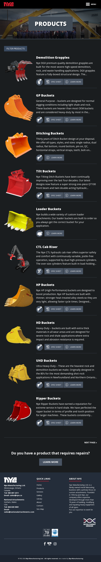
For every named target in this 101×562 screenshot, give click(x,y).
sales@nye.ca (16, 495)
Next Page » (90, 442)
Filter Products (16, 48)
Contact (40, 505)
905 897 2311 (13, 493)
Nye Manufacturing (76, 558)
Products (40, 488)
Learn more (50, 462)
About (39, 502)
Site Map (40, 509)
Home (39, 485)
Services (40, 492)
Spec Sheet (56, 82)
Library (39, 499)
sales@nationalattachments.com (19, 512)
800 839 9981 (13, 507)
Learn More (75, 82)
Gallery (39, 495)
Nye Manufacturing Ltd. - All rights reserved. (42, 558)
